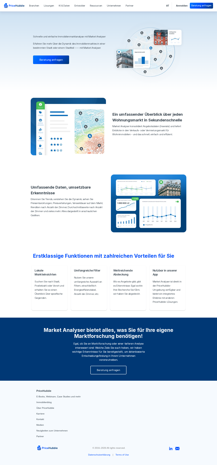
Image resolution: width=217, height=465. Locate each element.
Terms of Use (122, 454)
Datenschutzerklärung (99, 454)
